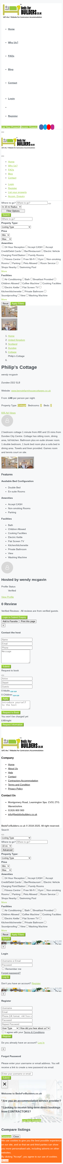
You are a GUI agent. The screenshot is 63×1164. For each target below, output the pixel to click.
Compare (6, 1136)
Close (16, 1136)
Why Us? (13, 42)
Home (11, 29)
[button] (4, 271)
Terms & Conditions (34, 1032)
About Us (13, 768)
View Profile (7, 597)
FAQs (11, 56)
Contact (12, 82)
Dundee (12, 348)
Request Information (12, 724)
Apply (5, 698)
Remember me (13, 969)
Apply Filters (18, 303)
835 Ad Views (8, 412)
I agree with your (25, 1032)
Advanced (7, 850)
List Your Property (10, 127)
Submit (6, 666)
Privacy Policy (15, 788)
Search (6, 215)
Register (13, 116)
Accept (5, 1160)
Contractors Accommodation (23, 780)
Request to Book (11, 712)
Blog (10, 69)
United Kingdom (16, 340)
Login (11, 98)
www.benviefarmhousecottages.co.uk (31, 390)
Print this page (28, 621)
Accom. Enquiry (29, 127)
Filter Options (13, 211)
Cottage (12, 352)
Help (10, 772)
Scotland (12, 344)
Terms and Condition (19, 784)
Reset (5, 303)
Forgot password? (11, 973)
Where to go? (8, 202)
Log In (6, 977)
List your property (17, 192)
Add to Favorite (10, 621)
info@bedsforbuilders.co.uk (22, 814)
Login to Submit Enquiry (14, 617)
